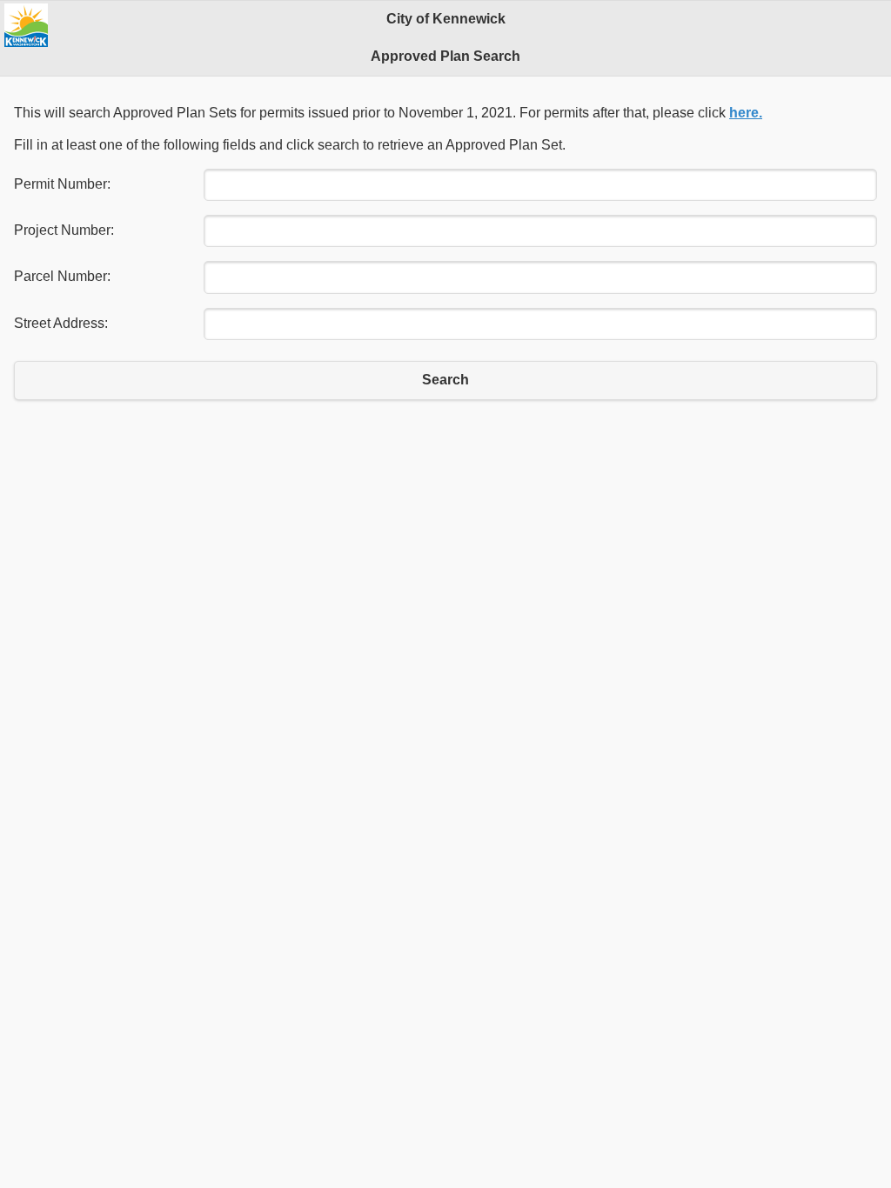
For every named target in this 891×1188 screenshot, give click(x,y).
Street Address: (61, 323)
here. (745, 112)
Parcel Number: (62, 276)
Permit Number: (62, 184)
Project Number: (64, 230)
